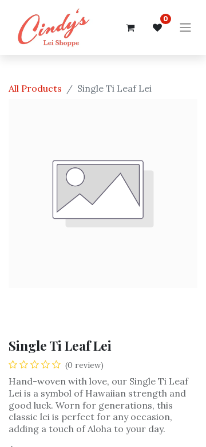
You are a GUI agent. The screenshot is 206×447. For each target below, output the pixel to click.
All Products (35, 88)
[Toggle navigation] (185, 27)
